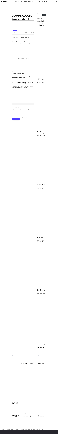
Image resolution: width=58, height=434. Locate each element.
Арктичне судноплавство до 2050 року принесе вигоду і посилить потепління (15, 414)
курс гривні (43, 25)
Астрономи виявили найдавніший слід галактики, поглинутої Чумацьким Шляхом (41, 237)
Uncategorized (14, 30)
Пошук (37, 13)
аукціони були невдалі (24, 87)
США (42, 1)
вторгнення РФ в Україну (40, 23)
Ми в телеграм (41, 429)
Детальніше (41, 350)
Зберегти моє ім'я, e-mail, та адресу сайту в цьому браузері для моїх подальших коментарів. (21, 117)
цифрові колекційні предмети (40, 29)
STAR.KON (4, 1)
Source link (13, 90)
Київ (38, 21)
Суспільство (39, 1)
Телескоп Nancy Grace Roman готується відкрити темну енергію (24, 414)
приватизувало (17, 85)
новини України (41, 27)
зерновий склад (24, 43)
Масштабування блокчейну (41, 21)
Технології (35, 1)
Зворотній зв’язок (35, 429)
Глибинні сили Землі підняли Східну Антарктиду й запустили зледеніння (41, 290)
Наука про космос (30, 1)
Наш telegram (45, 1)
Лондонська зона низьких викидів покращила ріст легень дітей (33, 414)
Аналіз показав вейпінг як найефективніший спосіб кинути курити (41, 362)
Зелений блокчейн (43, 20)
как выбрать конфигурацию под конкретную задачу (15, 403)
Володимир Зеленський (39, 20)
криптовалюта (39, 24)
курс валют (39, 25)
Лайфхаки (21, 1)
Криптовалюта (26, 1)
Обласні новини (17, 1)
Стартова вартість (26, 71)
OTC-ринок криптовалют (40, 18)
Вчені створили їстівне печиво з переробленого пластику (42, 414)
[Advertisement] (23, 65)
